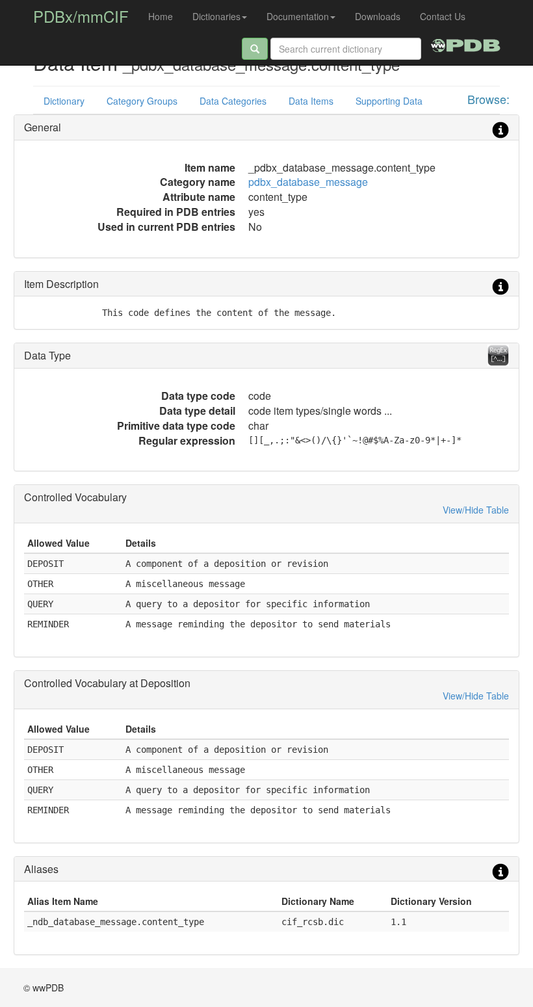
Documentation (297, 16)
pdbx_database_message (308, 181)
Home (160, 16)
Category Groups (142, 100)
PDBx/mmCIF (81, 16)
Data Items (311, 100)
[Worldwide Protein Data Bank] (465, 44)
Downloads (377, 16)
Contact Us (442, 16)
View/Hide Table (476, 509)
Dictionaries (216, 16)
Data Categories (233, 100)
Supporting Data (389, 100)
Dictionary (64, 100)
